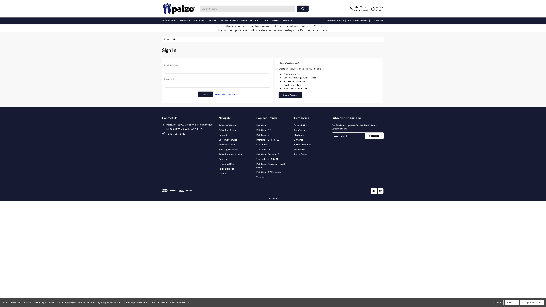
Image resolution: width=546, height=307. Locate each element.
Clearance (287, 20)
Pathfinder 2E (263, 134)
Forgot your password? (226, 94)
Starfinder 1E (263, 149)
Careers (223, 159)
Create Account (290, 95)
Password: (169, 79)
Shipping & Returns (229, 149)
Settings (496, 302)
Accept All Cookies (532, 302)
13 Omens (212, 20)
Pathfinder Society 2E (267, 154)
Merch (275, 20)
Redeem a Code (227, 144)
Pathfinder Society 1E (267, 139)
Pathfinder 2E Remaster (268, 172)
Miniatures (246, 20)
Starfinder (199, 20)
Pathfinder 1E (263, 130)
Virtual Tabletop (229, 20)
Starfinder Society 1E (267, 159)
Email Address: (171, 65)
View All (260, 177)
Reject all (512, 302)
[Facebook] (374, 191)
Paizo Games (262, 20)
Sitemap (223, 173)
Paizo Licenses (226, 168)
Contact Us (378, 20)
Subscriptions (169, 20)
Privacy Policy (182, 302)
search (303, 9)
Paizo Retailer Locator (230, 154)
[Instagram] (380, 191)
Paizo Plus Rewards (358, 20)
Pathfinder (185, 20)
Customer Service (228, 139)
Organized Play (227, 163)
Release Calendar (335, 20)
